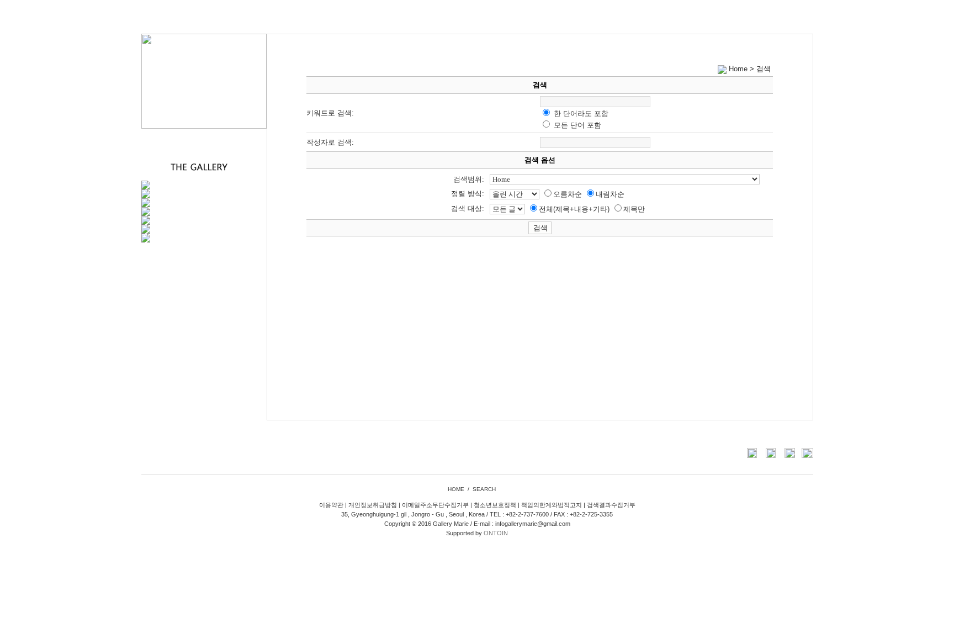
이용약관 (331, 505)
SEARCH (484, 489)
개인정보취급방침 (372, 505)
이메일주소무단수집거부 (435, 505)
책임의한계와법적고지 (551, 505)
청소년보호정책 (495, 505)
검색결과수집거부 (611, 505)
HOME (456, 489)
